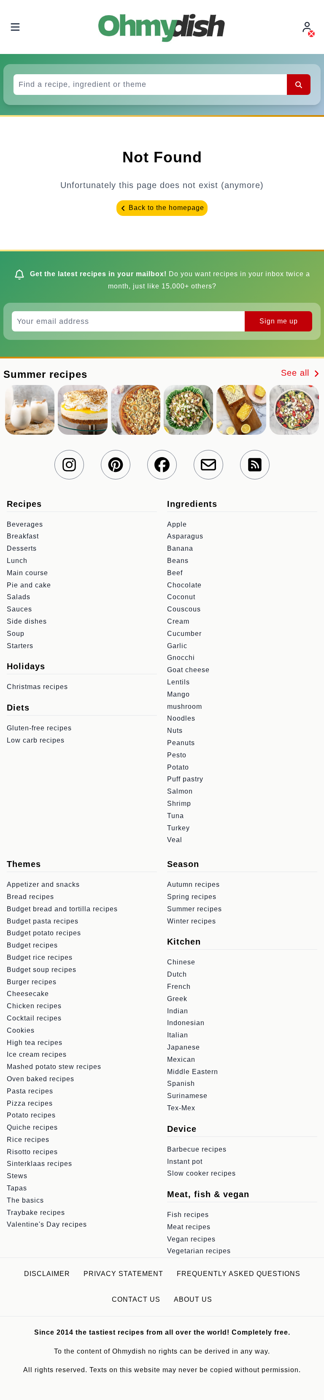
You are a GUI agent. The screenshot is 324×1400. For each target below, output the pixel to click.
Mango (178, 694)
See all (296, 372)
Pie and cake (29, 585)
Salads (18, 596)
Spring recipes (191, 896)
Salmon (180, 791)
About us (193, 1299)
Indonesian (186, 1022)
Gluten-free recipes (39, 728)
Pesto (176, 755)
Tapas (17, 1188)
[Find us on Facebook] (162, 464)
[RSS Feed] (255, 464)
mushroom (184, 706)
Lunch (17, 560)
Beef (175, 572)
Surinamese (187, 1095)
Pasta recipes (30, 1091)
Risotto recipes (32, 1151)
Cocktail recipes (34, 1018)
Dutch (177, 974)
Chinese (181, 962)
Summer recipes (194, 909)
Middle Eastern (192, 1071)
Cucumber (184, 633)
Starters (20, 645)
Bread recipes (30, 896)
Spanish (181, 1083)
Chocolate (184, 585)
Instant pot (184, 1161)
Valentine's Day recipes (47, 1224)
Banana (180, 548)
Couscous (184, 609)
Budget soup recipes (41, 969)
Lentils (178, 682)
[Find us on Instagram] (69, 464)
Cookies (21, 1030)
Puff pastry (185, 779)
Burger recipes (32, 981)
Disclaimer (47, 1273)
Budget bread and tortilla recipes (62, 909)
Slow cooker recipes (201, 1173)
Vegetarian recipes (199, 1251)
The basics (25, 1200)
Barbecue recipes (197, 1149)
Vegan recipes (191, 1239)
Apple (177, 524)
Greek (177, 998)
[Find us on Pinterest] (115, 464)
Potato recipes (31, 1115)
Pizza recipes (30, 1103)
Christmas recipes (37, 686)
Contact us (136, 1299)
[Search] (298, 84)
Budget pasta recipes (42, 921)
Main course (27, 572)
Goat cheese (188, 669)
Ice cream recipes (37, 1054)
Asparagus (185, 536)
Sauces (19, 609)
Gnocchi (181, 657)
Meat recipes (189, 1226)
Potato (178, 767)
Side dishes (27, 621)
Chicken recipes (34, 1006)
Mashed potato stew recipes (54, 1066)
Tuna (175, 815)
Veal (174, 839)
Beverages (25, 524)
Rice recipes (28, 1139)
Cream (178, 621)
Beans (178, 560)
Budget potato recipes (44, 933)
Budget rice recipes (40, 957)
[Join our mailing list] (208, 464)
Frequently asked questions (238, 1273)
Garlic (177, 645)
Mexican (181, 1059)
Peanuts (181, 742)
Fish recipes (188, 1214)
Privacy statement (123, 1273)
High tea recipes (34, 1042)
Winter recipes (191, 921)
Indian (177, 1011)
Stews (17, 1175)
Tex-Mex (181, 1108)
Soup (15, 633)
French (179, 986)
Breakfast (23, 536)
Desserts (22, 548)
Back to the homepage (165, 207)
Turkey (178, 828)
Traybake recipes (36, 1212)
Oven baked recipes (40, 1078)
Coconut (181, 596)
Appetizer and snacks (43, 884)
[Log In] (308, 27)
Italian (177, 1035)
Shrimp (179, 803)
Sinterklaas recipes (39, 1163)
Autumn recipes (193, 884)
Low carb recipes (36, 740)
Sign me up (278, 321)
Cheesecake (28, 993)
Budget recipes (32, 945)
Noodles (181, 718)
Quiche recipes (32, 1127)
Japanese (183, 1047)
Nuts (175, 730)
